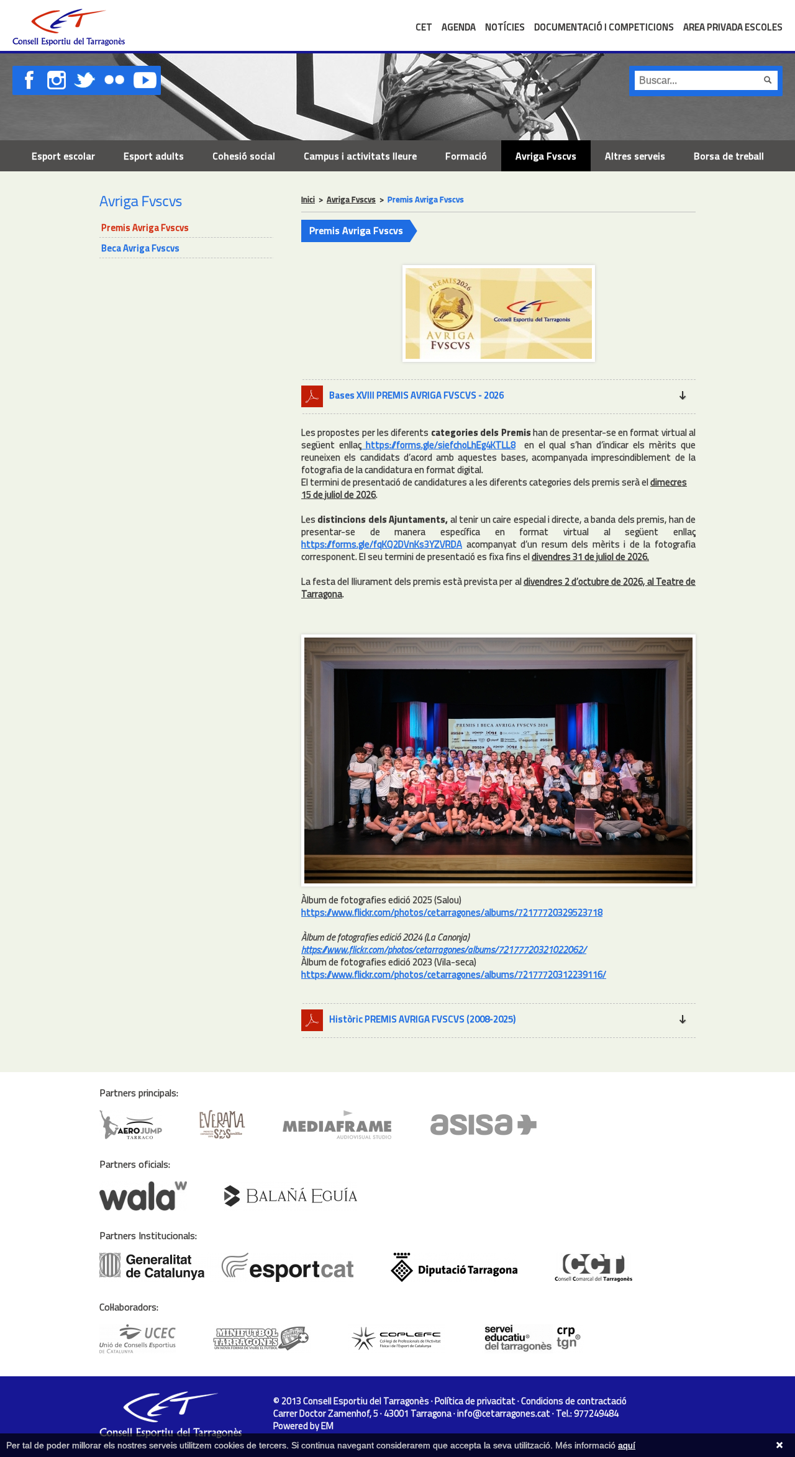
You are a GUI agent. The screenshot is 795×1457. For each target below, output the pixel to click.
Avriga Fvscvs (351, 199)
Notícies (505, 27)
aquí (626, 1445)
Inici (308, 199)
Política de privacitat (475, 1401)
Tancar (779, 1445)
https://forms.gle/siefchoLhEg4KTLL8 (438, 445)
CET (424, 27)
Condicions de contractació (574, 1401)
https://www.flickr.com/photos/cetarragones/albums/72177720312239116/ (453, 974)
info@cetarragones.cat (503, 1413)
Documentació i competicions (604, 27)
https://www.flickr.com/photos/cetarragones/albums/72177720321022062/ (443, 949)
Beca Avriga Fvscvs (140, 248)
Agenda (459, 27)
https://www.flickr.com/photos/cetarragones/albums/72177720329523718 (451, 912)
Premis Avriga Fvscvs (145, 227)
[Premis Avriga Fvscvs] (498, 364)
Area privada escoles (733, 27)
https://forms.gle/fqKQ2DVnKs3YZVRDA (381, 544)
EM (327, 1426)
